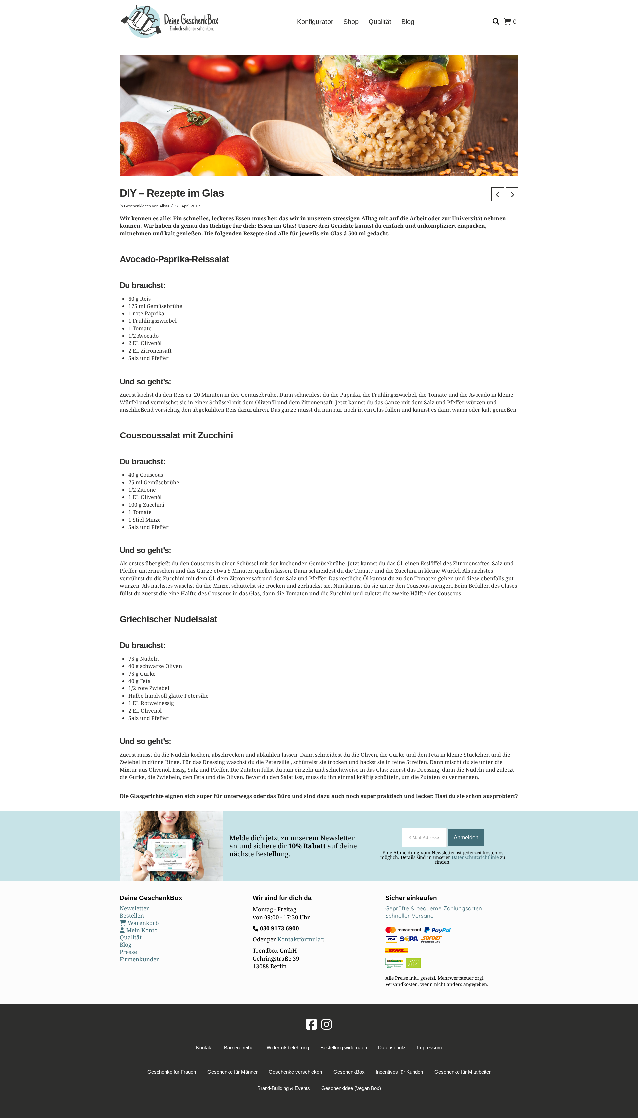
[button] (497, 22)
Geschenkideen (137, 206)
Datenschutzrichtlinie (475, 857)
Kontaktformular (300, 939)
